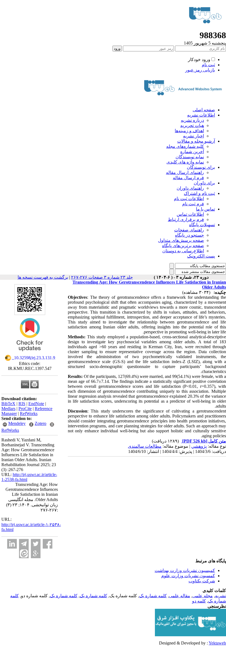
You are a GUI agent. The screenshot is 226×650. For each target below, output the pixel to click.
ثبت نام (208, 64)
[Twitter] (36, 544)
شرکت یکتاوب (202, 581)
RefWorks (28, 413)
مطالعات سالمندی (145, 446)
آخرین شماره (192, 151)
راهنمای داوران (190, 188)
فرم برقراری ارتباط (186, 219)
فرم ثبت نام (193, 203)
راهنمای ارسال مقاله (185, 172)
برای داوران (204, 183)
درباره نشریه (192, 120)
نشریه (220, 595)
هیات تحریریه (192, 125)
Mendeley (17, 423)
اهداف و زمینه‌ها (189, 130)
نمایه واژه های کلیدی (185, 162)
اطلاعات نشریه (201, 115)
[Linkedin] (12, 544)
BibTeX (8, 403)
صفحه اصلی (204, 109)
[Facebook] (47, 544)
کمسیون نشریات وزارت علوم (188, 575)
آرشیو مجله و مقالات (196, 141)
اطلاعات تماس (190, 214)
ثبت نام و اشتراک (199, 193)
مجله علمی (202, 595)
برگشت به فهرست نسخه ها (43, 277)
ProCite (25, 408)
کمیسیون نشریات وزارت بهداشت (185, 570)
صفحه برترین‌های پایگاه (183, 245)
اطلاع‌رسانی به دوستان (183, 250)
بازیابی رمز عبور (200, 70)
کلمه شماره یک (153, 595)
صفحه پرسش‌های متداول (181, 240)
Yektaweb (217, 643)
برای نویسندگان (201, 167)
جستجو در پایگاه (189, 235)
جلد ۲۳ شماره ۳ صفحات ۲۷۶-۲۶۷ (102, 277)
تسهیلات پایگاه (202, 224)
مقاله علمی (179, 595)
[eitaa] (24, 553)
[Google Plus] (36, 553)
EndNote (36, 403)
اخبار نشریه (193, 136)
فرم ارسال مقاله (188, 177)
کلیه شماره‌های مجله (185, 146)
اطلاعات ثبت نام (189, 198)
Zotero (40, 423)
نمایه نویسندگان (190, 156)
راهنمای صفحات (189, 230)
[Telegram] (24, 544)
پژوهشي (199, 446)
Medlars (8, 408)
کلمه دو (199, 601)
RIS (21, 403)
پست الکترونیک (201, 256)
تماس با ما (205, 209)
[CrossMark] (30, 353)
